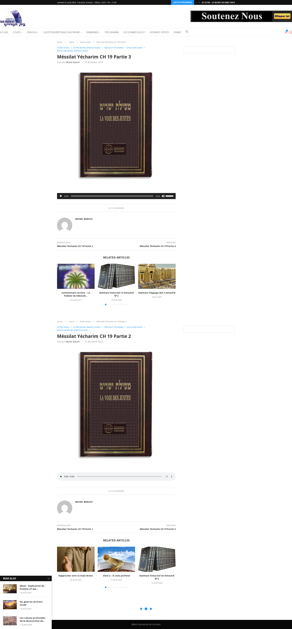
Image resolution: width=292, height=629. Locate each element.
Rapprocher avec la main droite (76, 575)
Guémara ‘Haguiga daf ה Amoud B (157, 292)
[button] (196, 2)
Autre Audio (85, 42)
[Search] (290, 32)
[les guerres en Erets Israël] (10, 604)
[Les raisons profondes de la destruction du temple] (10, 620)
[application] (116, 196)
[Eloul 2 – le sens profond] (116, 559)
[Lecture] (61, 196)
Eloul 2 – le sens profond (116, 575)
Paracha (32, 32)
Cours (16, 32)
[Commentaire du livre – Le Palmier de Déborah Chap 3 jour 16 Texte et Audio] (76, 276)
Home (60, 42)
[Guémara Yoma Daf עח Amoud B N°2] (157, 559)
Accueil (4, 32)
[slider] (170, 195)
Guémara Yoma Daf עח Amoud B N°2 (156, 577)
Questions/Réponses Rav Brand (61, 32)
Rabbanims (92, 32)
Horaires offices (159, 32)
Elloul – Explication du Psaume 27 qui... (32, 587)
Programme (112, 32)
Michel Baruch (73, 62)
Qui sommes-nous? (134, 32)
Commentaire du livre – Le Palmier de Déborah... (75, 294)
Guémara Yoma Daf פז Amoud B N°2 (116, 294)
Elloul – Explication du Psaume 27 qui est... (224, 2)
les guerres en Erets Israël (31, 603)
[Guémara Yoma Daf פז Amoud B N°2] (116, 276)
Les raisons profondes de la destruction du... (32, 619)
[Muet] (163, 196)
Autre (71, 42)
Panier (177, 32)
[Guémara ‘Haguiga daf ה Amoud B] (157, 276)
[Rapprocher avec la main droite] (76, 559)
